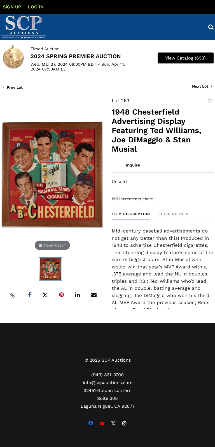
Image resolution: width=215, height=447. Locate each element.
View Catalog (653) (185, 58)
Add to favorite (210, 101)
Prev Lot (14, 87)
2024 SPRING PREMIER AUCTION (76, 56)
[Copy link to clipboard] (12, 295)
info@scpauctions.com (107, 382)
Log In (36, 7)
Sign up (12, 7)
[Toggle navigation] (201, 27)
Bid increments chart (132, 199)
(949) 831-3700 (107, 374)
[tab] (131, 216)
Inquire (133, 165)
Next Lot (200, 86)
